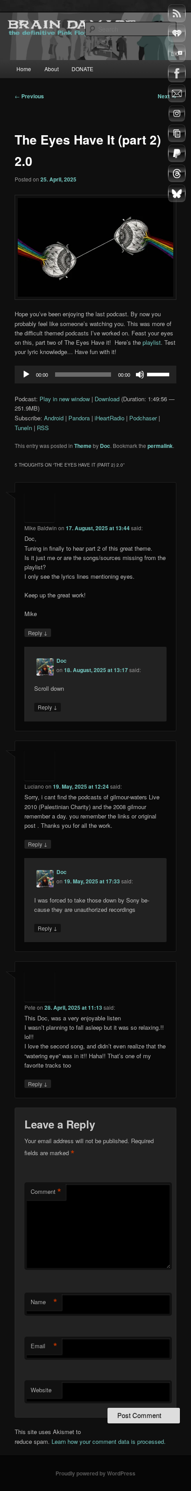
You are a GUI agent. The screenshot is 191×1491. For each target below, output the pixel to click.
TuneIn (23, 427)
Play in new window (65, 399)
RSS (43, 427)
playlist (152, 342)
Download (107, 399)
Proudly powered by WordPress (95, 1473)
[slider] (159, 374)
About (51, 69)
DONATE (82, 69)
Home (23, 69)
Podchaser (143, 418)
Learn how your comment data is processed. (109, 1441)
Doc (105, 446)
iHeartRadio (109, 418)
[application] (96, 374)
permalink (160, 446)
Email (44, 1346)
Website (41, 1390)
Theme (83, 446)
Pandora (79, 418)
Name (44, 1302)
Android (54, 418)
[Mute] (139, 374)
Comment (46, 1192)
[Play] (26, 374)
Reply (38, 633)
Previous (29, 96)
